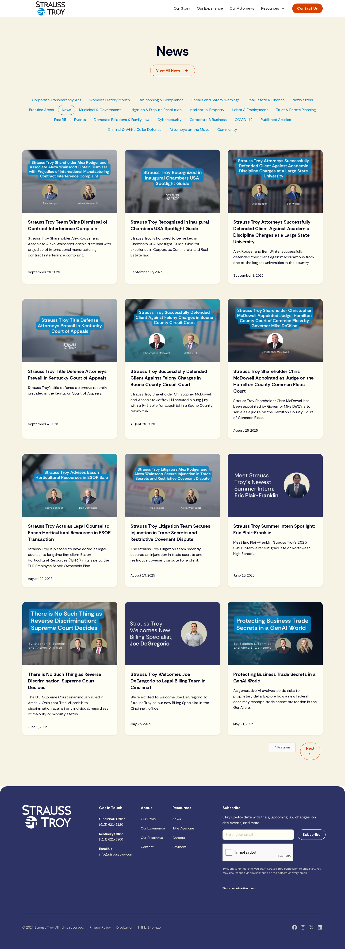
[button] (272, 8)
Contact (147, 847)
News (176, 819)
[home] (50, 8)
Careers (178, 838)
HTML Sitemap (149, 927)
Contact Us (307, 8)
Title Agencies (183, 828)
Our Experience (210, 8)
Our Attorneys (242, 8)
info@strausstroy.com (116, 851)
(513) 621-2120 (112, 822)
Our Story (182, 8)
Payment (179, 847)
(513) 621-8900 (111, 837)
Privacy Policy (100, 927)
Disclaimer (124, 927)
